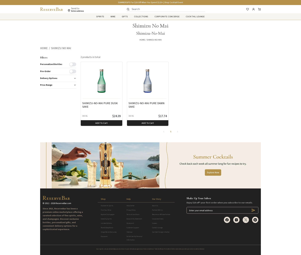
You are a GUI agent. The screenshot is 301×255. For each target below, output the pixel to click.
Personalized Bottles (51, 64)
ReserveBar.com (63, 203)
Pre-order (45, 71)
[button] (45, 48)
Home (142, 39)
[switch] (72, 64)
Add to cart (101, 122)
